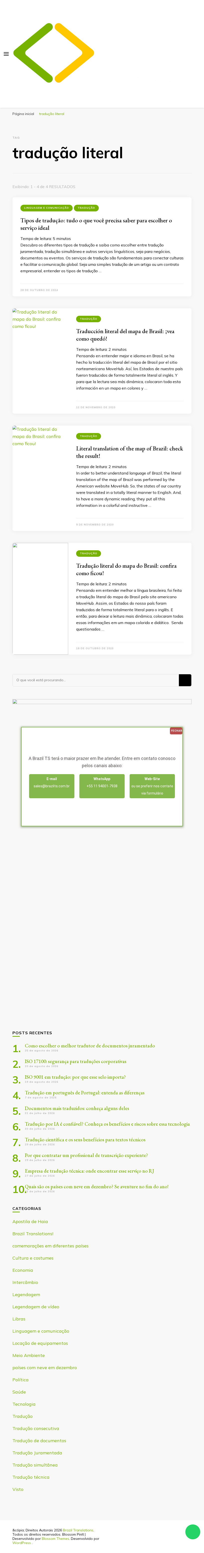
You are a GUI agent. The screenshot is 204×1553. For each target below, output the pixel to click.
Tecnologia (24, 1404)
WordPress (21, 1543)
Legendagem (26, 1294)
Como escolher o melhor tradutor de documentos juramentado (90, 1045)
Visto (17, 1489)
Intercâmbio (25, 1282)
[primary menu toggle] (6, 54)
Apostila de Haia (30, 1221)
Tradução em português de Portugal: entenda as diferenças (85, 1092)
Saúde (19, 1392)
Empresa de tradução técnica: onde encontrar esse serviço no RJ (89, 1171)
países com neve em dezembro (44, 1367)
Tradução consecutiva (35, 1428)
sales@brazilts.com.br (52, 782)
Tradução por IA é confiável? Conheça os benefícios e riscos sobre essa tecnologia (107, 1124)
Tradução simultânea (35, 1465)
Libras (18, 1319)
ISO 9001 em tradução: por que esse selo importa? (75, 1077)
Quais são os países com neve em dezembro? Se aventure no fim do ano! (97, 1186)
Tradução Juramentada (37, 1453)
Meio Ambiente (28, 1355)
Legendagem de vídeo (35, 1307)
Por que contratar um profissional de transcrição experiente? (86, 1155)
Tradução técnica (31, 1477)
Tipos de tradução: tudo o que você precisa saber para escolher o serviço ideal (96, 224)
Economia (22, 1270)
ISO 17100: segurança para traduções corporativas (75, 1061)
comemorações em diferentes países (50, 1246)
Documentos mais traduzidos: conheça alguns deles (77, 1108)
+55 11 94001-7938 (102, 782)
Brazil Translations (78, 1530)
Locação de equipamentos (40, 1343)
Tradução (86, 207)
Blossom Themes (55, 1538)
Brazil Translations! (32, 1233)
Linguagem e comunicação (46, 207)
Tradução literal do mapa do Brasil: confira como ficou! (126, 569)
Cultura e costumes (32, 1258)
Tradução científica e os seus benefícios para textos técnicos (85, 1139)
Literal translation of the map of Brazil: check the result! (129, 452)
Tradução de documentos (39, 1440)
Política (20, 1380)
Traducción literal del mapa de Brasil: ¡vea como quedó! (125, 334)
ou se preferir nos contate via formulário (152, 786)
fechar (176, 730)
